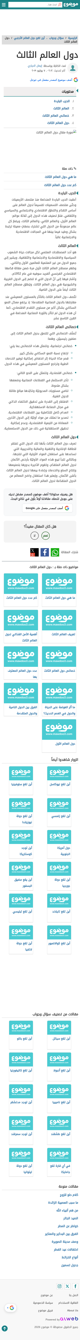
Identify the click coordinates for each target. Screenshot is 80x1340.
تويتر (34, 552)
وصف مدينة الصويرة (65, 1242)
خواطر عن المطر (68, 1226)
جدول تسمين (69, 1265)
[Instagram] (60, 1286)
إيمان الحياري (35, 65)
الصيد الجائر (70, 1218)
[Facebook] (75, 1286)
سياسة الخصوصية (43, 1302)
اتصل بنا (73, 1295)
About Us (72, 1310)
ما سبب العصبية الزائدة (63, 1202)
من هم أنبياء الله (67, 1210)
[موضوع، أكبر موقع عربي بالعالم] (71, 5)
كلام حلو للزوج (69, 1195)
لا (34, 535)
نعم (45, 535)
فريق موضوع (45, 1310)
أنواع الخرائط (70, 1257)
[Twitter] (67, 1286)
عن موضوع (47, 1295)
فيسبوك (45, 552)
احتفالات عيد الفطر (66, 1249)
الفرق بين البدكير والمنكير (61, 1234)
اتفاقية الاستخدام (68, 1302)
